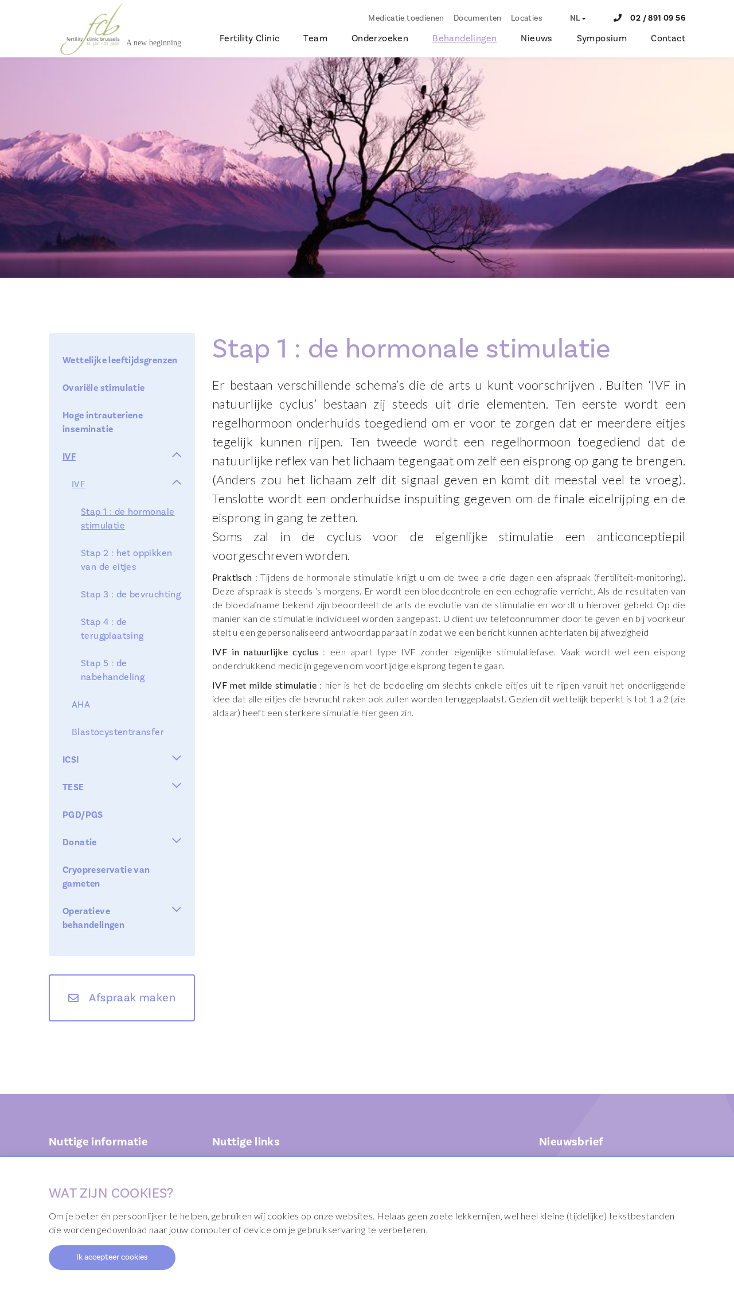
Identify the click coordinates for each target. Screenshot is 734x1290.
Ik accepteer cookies (112, 1257)
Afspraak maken (132, 997)
